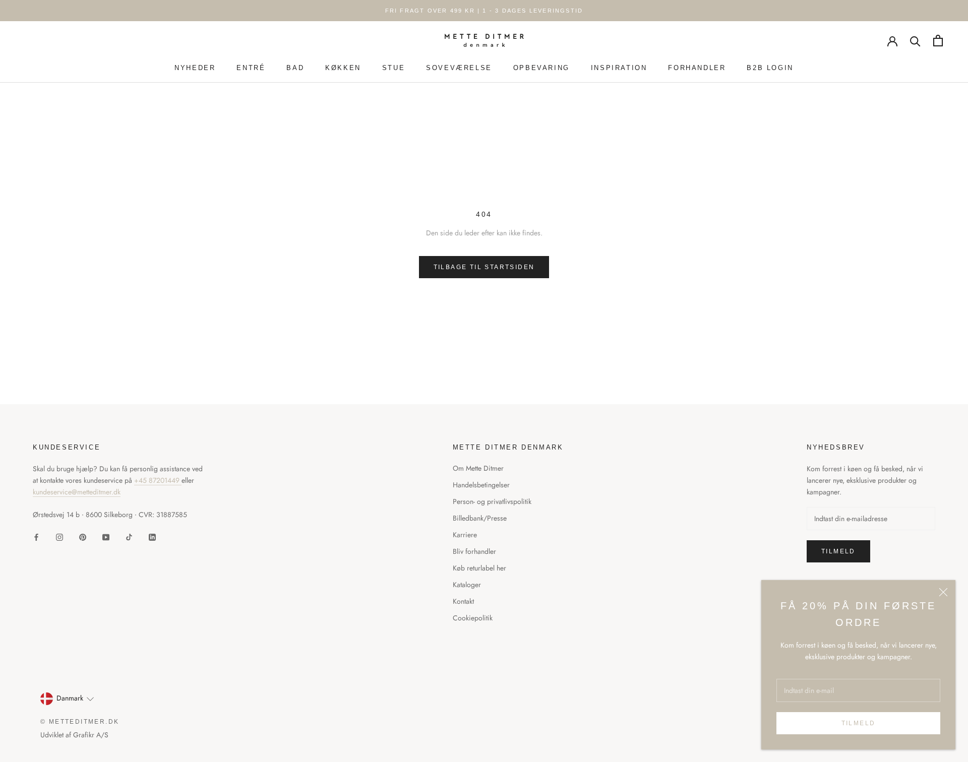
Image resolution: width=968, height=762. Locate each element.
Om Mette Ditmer (478, 468)
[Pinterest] (82, 536)
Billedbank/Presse (480, 518)
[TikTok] (129, 536)
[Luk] (943, 592)
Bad (295, 68)
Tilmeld (858, 723)
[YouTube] (105, 536)
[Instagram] (59, 536)
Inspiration (619, 68)
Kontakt (463, 601)
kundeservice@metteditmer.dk (76, 492)
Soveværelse (459, 68)
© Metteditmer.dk (79, 721)
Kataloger (467, 585)
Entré (250, 68)
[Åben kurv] (938, 40)
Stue (393, 68)
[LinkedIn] (152, 536)
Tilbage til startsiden (484, 267)
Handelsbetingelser (481, 485)
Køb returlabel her (479, 568)
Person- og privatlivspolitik (492, 501)
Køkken (343, 68)
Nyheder (194, 68)
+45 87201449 (158, 480)
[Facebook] (36, 536)
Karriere (465, 535)
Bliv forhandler (474, 551)
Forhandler (696, 68)
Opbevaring (541, 68)
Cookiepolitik (473, 618)
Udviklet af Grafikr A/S (74, 735)
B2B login (770, 68)
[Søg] (915, 40)
